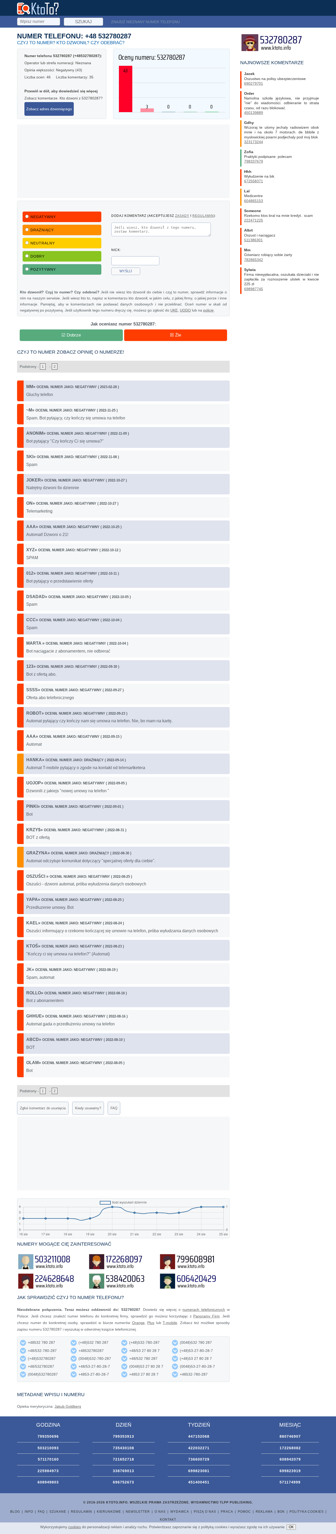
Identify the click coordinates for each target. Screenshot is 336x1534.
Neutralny (42, 243)
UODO (185, 310)
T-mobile (170, 1323)
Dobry (37, 256)
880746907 (290, 1436)
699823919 (290, 1471)
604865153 (253, 201)
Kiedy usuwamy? (88, 1108)
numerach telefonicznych (203, 1309)
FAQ (114, 1108)
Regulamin (81, 1511)
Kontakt (168, 1519)
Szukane (57, 1511)
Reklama (264, 1511)
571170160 (48, 1459)
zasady (182, 215)
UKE (174, 310)
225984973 (48, 1471)
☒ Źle (175, 335)
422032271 (198, 1448)
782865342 (253, 260)
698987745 (253, 289)
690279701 (253, 83)
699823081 (198, 1471)
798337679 (253, 161)
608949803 (48, 1482)
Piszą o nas (205, 1511)
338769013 (123, 1471)
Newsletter (138, 1511)
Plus (150, 1323)
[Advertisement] (123, 161)
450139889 (253, 113)
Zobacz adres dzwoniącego (49, 109)
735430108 (123, 1448)
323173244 (253, 142)
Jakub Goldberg (68, 1406)
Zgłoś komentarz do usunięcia (43, 1108)
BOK (281, 1511)
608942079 (290, 1459)
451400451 (198, 1482)
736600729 (198, 1459)
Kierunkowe (109, 1511)
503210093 (48, 1448)
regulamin (203, 215)
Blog (15, 1511)
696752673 (123, 1482)
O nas (160, 1511)
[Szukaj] (39, 21)
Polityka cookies (307, 1511)
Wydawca (179, 1511)
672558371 (253, 181)
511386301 (253, 240)
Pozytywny (43, 269)
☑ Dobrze (71, 335)
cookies (74, 1527)
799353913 (123, 1436)
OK (291, 1527)
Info (29, 1511)
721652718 (123, 1459)
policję (208, 310)
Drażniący (42, 230)
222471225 (253, 220)
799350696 (48, 1436)
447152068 (198, 1436)
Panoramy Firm (206, 1316)
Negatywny (43, 217)
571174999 (290, 1482)
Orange (138, 1323)
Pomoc (244, 1511)
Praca (227, 1511)
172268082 (290, 1448)
